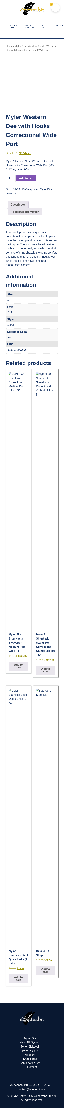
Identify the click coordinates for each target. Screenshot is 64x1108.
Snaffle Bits (30, 1058)
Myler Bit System (30, 1042)
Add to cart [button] (18, 666)
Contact (32, 1067)
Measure (30, 1054)
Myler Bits (20, 46)
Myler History (30, 1050)
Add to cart (26, 178)
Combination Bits (30, 1063)
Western (32, 46)
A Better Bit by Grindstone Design (36, 1096)
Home (9, 46)
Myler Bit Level (30, 1046)
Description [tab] (18, 204)
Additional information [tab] (25, 211)
